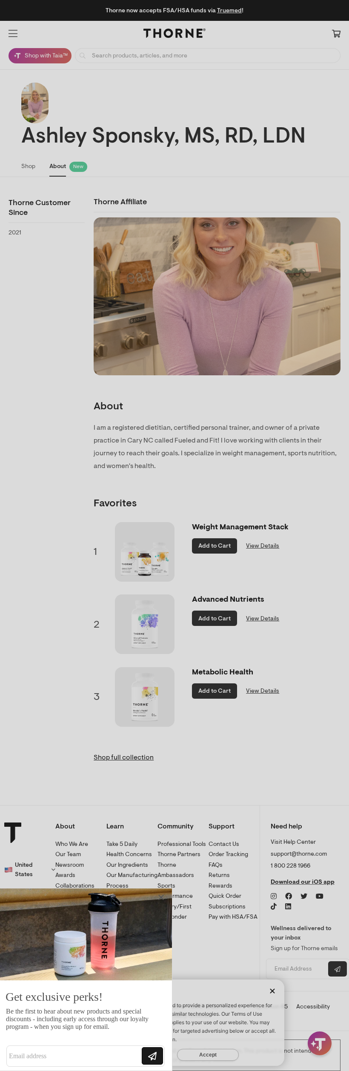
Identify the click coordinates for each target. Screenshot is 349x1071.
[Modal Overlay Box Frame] (87, 979)
